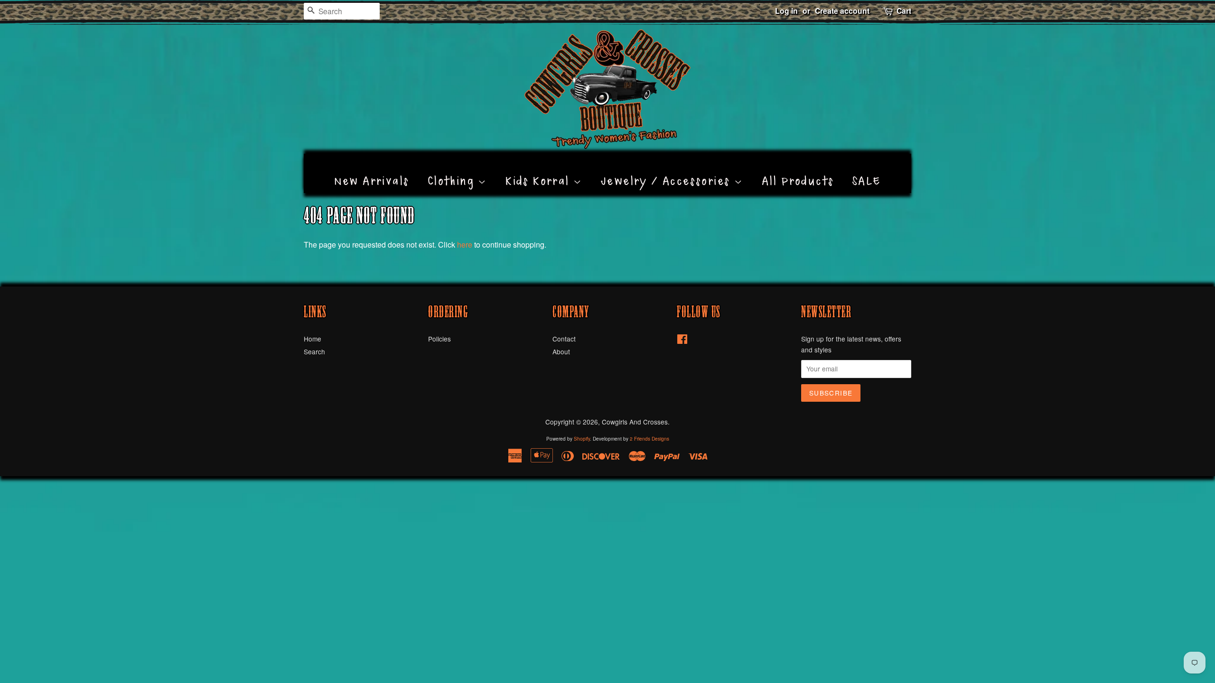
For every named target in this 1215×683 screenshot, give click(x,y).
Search (314, 351)
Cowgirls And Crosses (635, 421)
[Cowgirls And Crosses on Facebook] (682, 340)
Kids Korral (539, 170)
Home (312, 338)
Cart (904, 10)
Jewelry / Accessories (667, 170)
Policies (439, 338)
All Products (798, 170)
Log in (786, 10)
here (464, 244)
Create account (842, 10)
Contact (564, 338)
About (561, 351)
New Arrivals (372, 170)
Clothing (453, 170)
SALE (866, 170)
